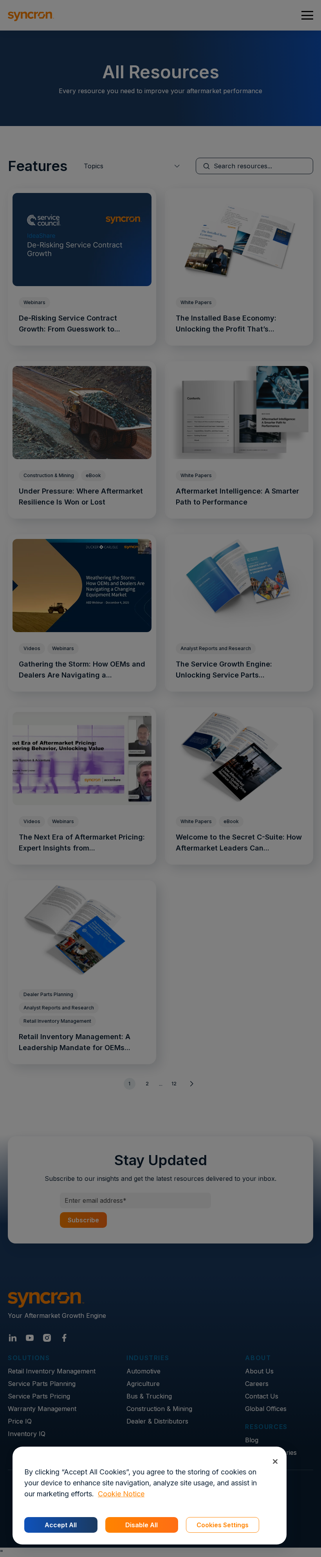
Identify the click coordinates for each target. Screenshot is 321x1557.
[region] (150, 1495)
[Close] (275, 1461)
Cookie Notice (121, 1494)
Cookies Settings (223, 1525)
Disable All (141, 1525)
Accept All (61, 1525)
